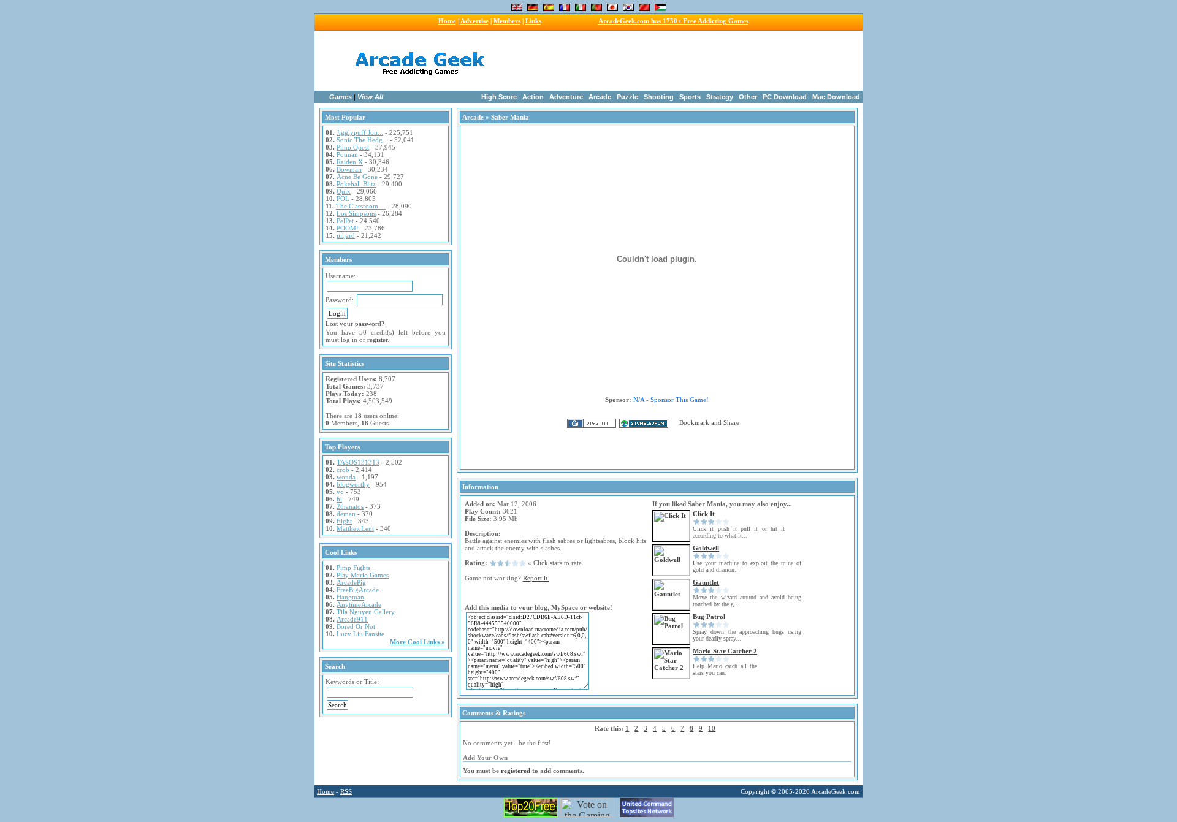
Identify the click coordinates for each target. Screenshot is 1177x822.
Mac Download (836, 97)
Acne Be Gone (357, 176)
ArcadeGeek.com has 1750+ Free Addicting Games (673, 21)
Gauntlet (706, 582)
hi (339, 499)
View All (370, 97)
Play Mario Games (363, 575)
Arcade (599, 97)
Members (506, 21)
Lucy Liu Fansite (360, 633)
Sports (690, 97)
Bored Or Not (356, 626)
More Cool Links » (417, 641)
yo (340, 491)
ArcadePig (351, 582)
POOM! (348, 228)
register (377, 339)
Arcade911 (352, 619)
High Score (499, 97)
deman (346, 513)
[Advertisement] (667, 60)
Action (533, 97)
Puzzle (627, 97)
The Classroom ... (361, 206)
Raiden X (350, 162)
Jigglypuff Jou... (360, 132)
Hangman (350, 597)
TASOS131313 (358, 462)
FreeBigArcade (358, 589)
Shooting (659, 97)
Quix (344, 191)
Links (533, 21)
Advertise (474, 21)
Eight (344, 521)
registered (515, 770)
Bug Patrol (709, 616)
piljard (346, 235)
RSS (346, 791)
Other (748, 97)
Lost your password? (355, 323)
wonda (346, 477)
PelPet (345, 220)
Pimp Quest (353, 147)
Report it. (536, 578)
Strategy (719, 97)
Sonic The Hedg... (362, 139)
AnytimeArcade (359, 604)
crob (343, 469)
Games (340, 97)
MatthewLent (355, 528)
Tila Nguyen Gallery (366, 611)
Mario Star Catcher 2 (725, 651)
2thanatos (350, 506)
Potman (347, 154)
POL (343, 198)
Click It (704, 513)
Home (447, 21)
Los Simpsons (356, 213)
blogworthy (353, 484)
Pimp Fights (353, 567)
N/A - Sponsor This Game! (671, 399)
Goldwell (706, 548)
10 (711, 728)
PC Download (785, 97)
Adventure (566, 97)
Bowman (349, 169)
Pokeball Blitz (356, 184)
